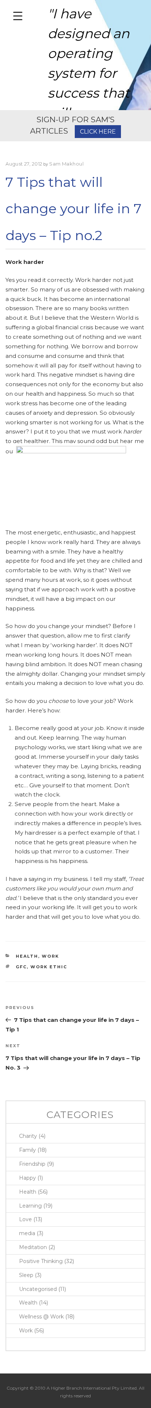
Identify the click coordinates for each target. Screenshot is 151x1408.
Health (27, 956)
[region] (75, 55)
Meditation (33, 1247)
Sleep (26, 1275)
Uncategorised (38, 1289)
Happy (27, 1178)
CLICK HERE (98, 131)
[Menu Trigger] (18, 16)
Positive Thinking (41, 1261)
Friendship (32, 1164)
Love (25, 1219)
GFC (21, 966)
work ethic (48, 966)
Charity (28, 1136)
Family (27, 1150)
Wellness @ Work (41, 1316)
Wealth (28, 1302)
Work (50, 956)
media (27, 1233)
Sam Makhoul (66, 164)
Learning (30, 1205)
